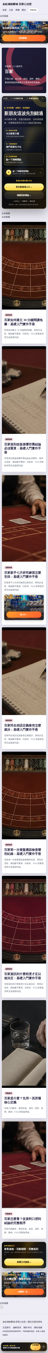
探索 (5, 10)
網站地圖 (38, 1327)
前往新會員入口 (24, 187)
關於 (24, 10)
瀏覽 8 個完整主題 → (13, 88)
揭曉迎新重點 (24, 195)
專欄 (17, 10)
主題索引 (7, 1327)
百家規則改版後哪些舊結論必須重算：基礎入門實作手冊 (22, 448)
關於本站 (28, 1327)
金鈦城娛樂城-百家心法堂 (17, 4)
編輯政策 (17, 1327)
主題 (11, 10)
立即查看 (35, 1346)
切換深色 (33, 10)
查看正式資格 (24, 1262)
